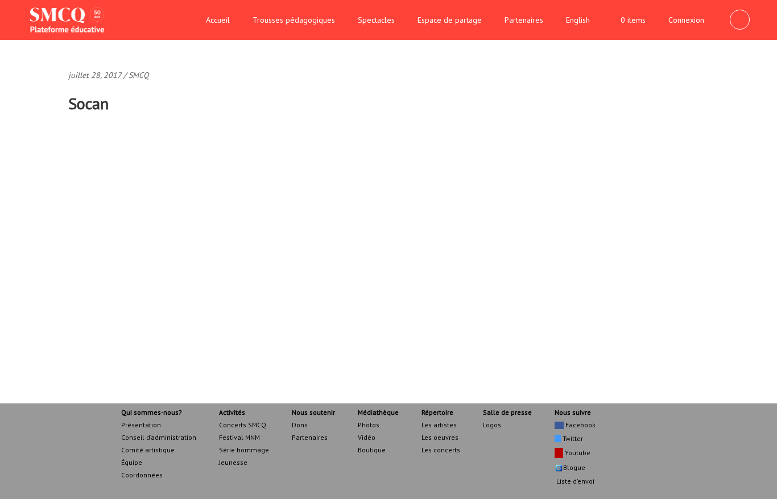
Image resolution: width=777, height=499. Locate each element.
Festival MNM (239, 437)
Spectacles (376, 20)
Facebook (580, 424)
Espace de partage (450, 20)
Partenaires (524, 20)
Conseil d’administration (158, 437)
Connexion (686, 20)
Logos (492, 424)
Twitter (572, 438)
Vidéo (366, 437)
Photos (368, 424)
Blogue (574, 467)
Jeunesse (233, 462)
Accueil (218, 20)
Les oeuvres (439, 437)
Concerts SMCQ (242, 424)
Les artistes (439, 424)
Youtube (576, 452)
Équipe (131, 462)
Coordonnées (142, 475)
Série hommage (244, 450)
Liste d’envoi (574, 481)
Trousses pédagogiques (294, 20)
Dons (300, 424)
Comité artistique (148, 450)
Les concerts (440, 450)
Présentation (141, 424)
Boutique (372, 450)
